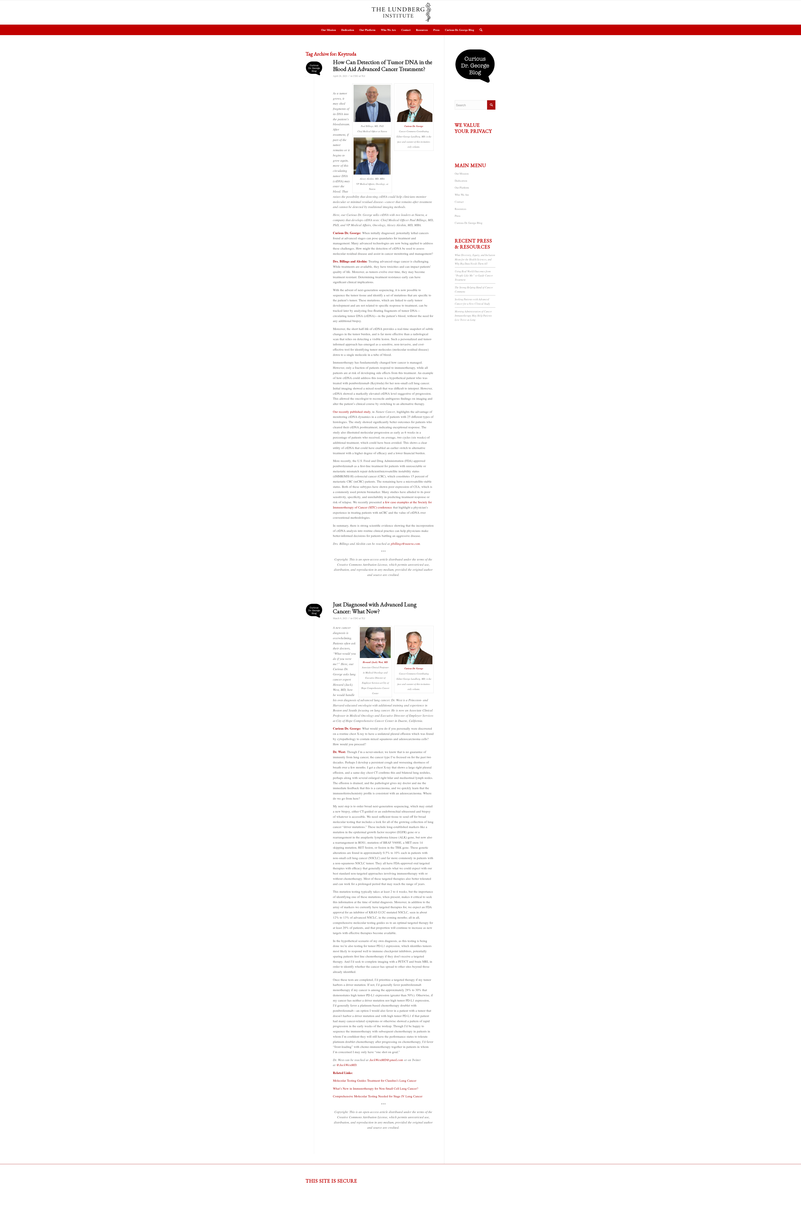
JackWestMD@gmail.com (386, 1060)
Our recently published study (351, 411)
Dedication (461, 181)
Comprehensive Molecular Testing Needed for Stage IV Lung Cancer (377, 1096)
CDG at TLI (359, 75)
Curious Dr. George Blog (468, 223)
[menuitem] (329, 30)
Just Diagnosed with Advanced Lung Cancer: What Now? (375, 608)
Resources (460, 209)
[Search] (479, 30)
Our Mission (462, 173)
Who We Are (462, 195)
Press (457, 216)
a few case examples (396, 502)
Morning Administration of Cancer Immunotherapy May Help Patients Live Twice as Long (473, 315)
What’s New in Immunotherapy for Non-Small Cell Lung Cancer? (375, 1088)
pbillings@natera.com (405, 543)
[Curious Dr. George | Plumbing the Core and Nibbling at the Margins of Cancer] (314, 68)
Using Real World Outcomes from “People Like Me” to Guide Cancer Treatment (474, 275)
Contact (459, 202)
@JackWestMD (346, 1065)
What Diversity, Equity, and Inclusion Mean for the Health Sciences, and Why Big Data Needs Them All (475, 259)
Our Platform (462, 187)
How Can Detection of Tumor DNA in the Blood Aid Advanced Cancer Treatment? (382, 65)
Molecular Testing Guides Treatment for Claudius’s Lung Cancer (374, 1080)
